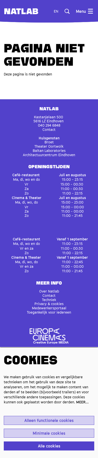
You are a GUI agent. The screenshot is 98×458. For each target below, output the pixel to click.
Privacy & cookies (49, 304)
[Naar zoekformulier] (67, 11)
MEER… (82, 402)
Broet (49, 142)
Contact (49, 129)
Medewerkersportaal (49, 308)
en (56, 11)
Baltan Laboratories (49, 150)
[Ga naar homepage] (21, 11)
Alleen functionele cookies (49, 420)
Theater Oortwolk (49, 146)
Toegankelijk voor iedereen (49, 312)
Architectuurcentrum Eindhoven (49, 155)
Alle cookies (49, 445)
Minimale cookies (49, 433)
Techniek (49, 300)
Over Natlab (49, 291)
